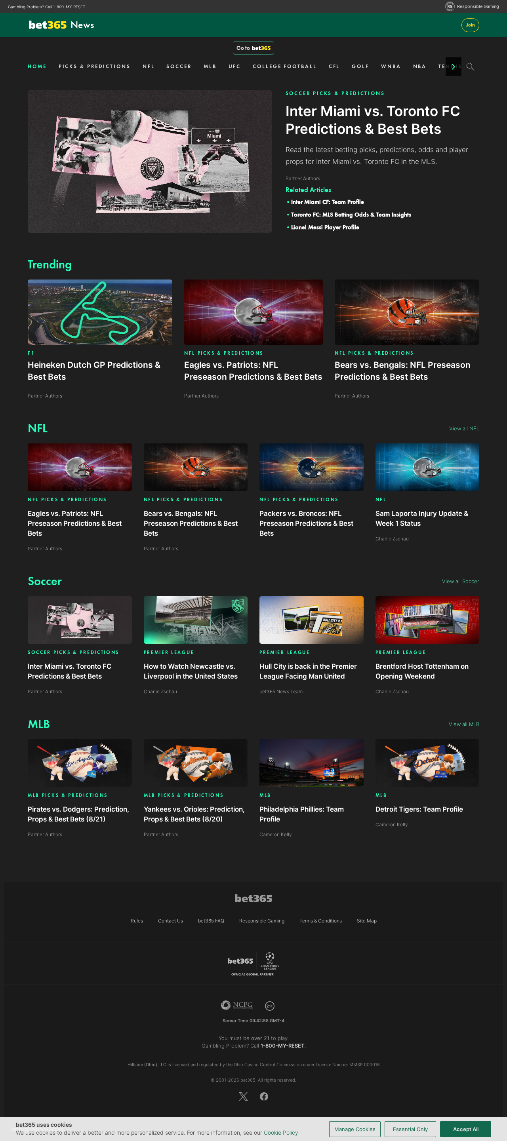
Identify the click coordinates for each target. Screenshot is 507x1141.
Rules (137, 921)
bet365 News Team (281, 691)
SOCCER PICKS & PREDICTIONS (335, 93)
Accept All (465, 1129)
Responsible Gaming (478, 6)
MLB (210, 66)
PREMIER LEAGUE (169, 653)
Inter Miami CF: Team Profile (327, 202)
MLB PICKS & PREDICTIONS (68, 796)
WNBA (391, 66)
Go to (243, 47)
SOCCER (178, 66)
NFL (149, 66)
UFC (235, 66)
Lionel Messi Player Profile (325, 227)
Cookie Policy (281, 1132)
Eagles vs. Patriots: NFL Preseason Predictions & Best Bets (75, 523)
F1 (31, 353)
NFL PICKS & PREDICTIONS (223, 353)
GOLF (360, 66)
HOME (37, 66)
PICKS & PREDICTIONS (95, 66)
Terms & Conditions (320, 921)
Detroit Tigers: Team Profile (419, 809)
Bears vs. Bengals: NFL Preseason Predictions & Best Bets (191, 523)
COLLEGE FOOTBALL (284, 66)
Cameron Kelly (275, 834)
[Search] (470, 66)
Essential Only (410, 1129)
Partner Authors (45, 548)
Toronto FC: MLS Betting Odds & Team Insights (351, 215)
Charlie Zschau (392, 539)
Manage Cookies (354, 1129)
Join (470, 25)
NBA (420, 66)
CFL (334, 66)
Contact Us (170, 921)
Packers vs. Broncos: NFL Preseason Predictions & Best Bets (306, 523)
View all (464, 428)
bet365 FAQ (211, 921)
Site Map (367, 921)
